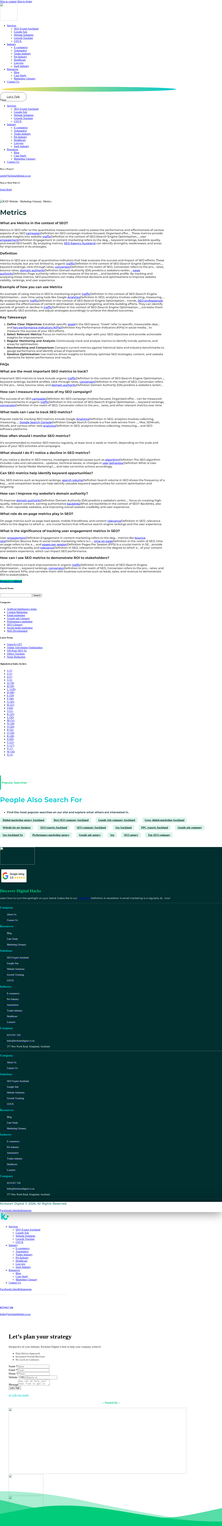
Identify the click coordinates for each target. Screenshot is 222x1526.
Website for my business (17, 827)
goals (71, 324)
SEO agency (131, 835)
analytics (49, 425)
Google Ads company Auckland (116, 820)
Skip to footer (24, 1)
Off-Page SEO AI (17, 650)
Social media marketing (20, 627)
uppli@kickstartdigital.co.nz (15, 175)
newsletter (84, 898)
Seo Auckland (123, 827)
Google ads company (190, 827)
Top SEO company (159, 835)
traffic (46, 236)
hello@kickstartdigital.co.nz (15, 1314)
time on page (103, 541)
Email (13, 1370)
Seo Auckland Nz (13, 835)
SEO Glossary (15, 624)
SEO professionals (150, 300)
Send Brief (6, 189)
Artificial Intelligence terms (22, 609)
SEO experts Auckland (53, 827)
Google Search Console (36, 422)
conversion (62, 267)
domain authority (32, 270)
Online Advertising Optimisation (24, 647)
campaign (33, 233)
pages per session (54, 544)
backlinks (73, 503)
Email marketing (16, 615)
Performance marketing (19, 621)
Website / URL (17, 1377)
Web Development (17, 630)
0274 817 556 (6, 1307)
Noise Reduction (16, 656)
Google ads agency (90, 835)
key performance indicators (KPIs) (37, 327)
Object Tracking (16, 653)
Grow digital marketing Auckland (164, 820)
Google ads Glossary (18, 618)
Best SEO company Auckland (71, 820)
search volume (72, 480)
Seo (112, 835)
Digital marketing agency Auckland (23, 820)
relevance (114, 521)
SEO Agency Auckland (80, 243)
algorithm (112, 459)
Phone (13, 1373)
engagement (9, 240)
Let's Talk (15, 1388)
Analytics (73, 297)
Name (13, 1366)
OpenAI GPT (14, 644)
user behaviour (113, 463)
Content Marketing (17, 612)
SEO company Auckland (91, 827)
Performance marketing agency (50, 835)
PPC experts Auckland (154, 827)
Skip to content (8, 1)
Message (13, 1384)
